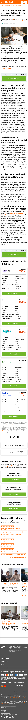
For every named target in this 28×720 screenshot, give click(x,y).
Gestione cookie (3, 710)
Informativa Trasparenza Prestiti (8, 424)
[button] (1, 2)
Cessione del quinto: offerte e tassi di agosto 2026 (10, 584)
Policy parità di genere (5, 711)
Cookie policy (3, 708)
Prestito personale (14, 473)
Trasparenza (5, 430)
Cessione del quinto (14, 502)
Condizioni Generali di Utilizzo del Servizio (8, 706)
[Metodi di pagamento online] (14, 675)
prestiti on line (11, 466)
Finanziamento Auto (14, 488)
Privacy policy (3, 707)
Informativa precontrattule (5, 713)
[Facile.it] (8, 3)
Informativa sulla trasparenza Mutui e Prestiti (9, 714)
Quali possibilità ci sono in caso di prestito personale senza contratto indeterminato (9, 623)
